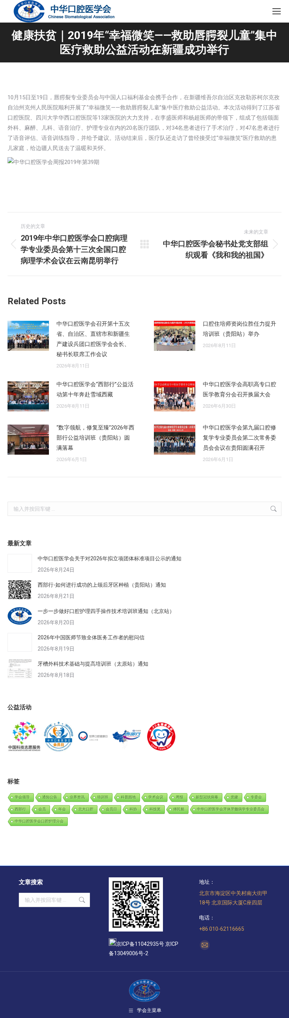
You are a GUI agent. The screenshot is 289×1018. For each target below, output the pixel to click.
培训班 (102, 797)
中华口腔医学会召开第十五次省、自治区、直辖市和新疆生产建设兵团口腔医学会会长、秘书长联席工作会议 (93, 339)
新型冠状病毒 (207, 797)
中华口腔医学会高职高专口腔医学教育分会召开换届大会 (239, 389)
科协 (133, 809)
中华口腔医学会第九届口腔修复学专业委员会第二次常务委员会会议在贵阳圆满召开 (239, 437)
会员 (42, 809)
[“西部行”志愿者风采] (25, 737)
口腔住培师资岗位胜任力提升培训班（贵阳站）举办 (239, 328)
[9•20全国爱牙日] (161, 737)
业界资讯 (77, 797)
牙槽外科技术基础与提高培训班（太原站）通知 (93, 664)
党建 (234, 797)
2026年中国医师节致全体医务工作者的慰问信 (91, 637)
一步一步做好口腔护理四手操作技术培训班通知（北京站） (106, 611)
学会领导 (22, 797)
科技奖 (155, 809)
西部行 (20, 809)
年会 (62, 809)
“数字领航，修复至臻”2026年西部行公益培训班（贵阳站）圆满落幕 (95, 437)
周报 (179, 797)
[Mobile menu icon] (276, 11)
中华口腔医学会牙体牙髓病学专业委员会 (231, 809)
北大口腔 (85, 809)
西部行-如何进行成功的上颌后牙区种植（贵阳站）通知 (102, 585)
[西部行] (127, 737)
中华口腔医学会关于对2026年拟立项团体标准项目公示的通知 (109, 558)
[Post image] (28, 336)
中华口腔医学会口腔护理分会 (39, 821)
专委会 (256, 797)
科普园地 (128, 797)
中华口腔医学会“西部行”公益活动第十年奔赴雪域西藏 (95, 389)
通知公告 (49, 797)
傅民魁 (178, 809)
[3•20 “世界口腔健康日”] (93, 737)
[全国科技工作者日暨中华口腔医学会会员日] (59, 737)
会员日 (111, 809)
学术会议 (155, 797)
